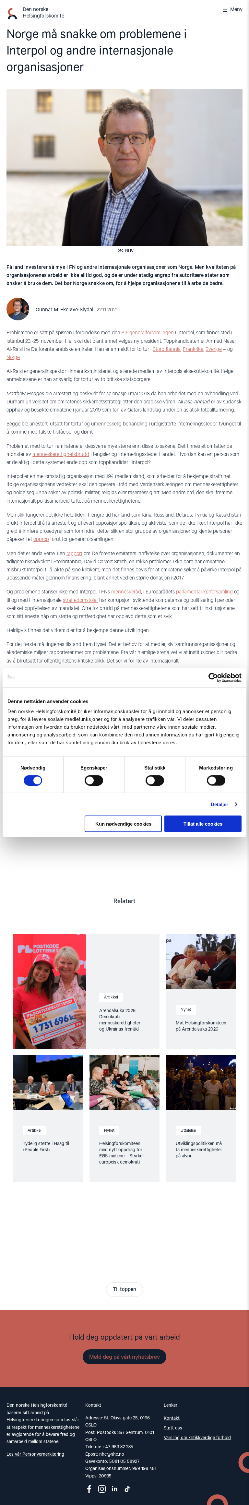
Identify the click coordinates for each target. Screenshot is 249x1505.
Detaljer (220, 804)
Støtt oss (173, 1428)
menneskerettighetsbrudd (60, 455)
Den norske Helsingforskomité (43, 13)
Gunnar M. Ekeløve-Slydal (64, 310)
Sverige (214, 349)
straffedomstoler (80, 600)
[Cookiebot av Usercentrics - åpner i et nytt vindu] (213, 677)
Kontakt (172, 1418)
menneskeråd (126, 592)
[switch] (94, 780)
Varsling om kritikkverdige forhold (197, 1437)
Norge (13, 358)
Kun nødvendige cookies (123, 824)
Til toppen (124, 1290)
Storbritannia (167, 349)
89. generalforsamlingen (148, 333)
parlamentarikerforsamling (204, 592)
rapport (74, 554)
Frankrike (193, 349)
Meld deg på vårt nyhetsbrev (124, 1357)
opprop (41, 540)
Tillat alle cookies (203, 824)
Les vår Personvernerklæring (35, 1454)
